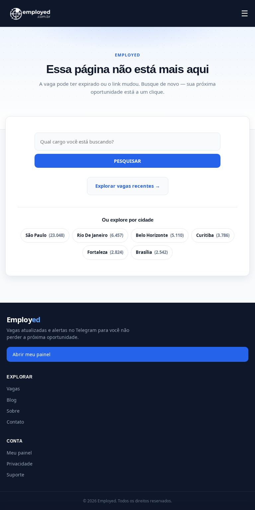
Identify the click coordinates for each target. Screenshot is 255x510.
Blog (12, 400)
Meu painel (19, 453)
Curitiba (212, 235)
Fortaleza (105, 252)
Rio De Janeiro (100, 235)
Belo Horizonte (160, 235)
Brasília (152, 252)
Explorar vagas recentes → (127, 185)
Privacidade (20, 463)
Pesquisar (127, 160)
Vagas (13, 388)
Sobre (13, 411)
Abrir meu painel (31, 354)
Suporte (15, 474)
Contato (15, 422)
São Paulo (45, 235)
